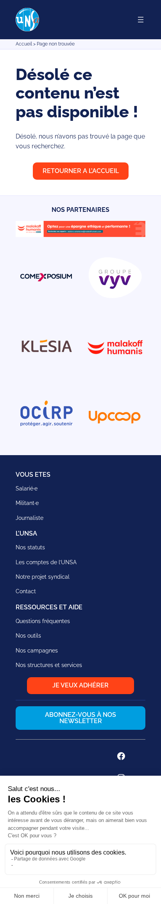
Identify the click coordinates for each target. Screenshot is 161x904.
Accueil (24, 44)
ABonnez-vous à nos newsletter (80, 718)
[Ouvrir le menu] (140, 19)
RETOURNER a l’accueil (81, 171)
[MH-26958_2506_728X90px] (80, 235)
